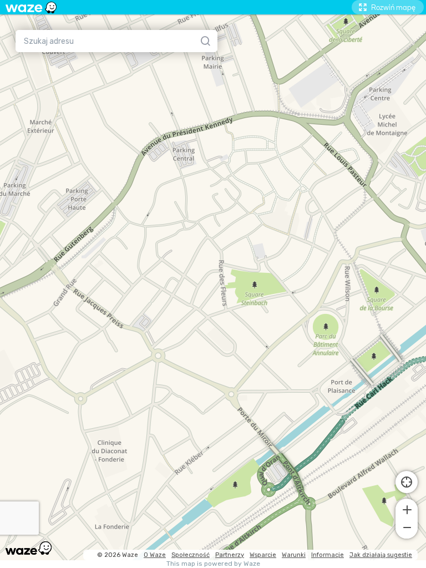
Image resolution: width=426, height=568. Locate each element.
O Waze (155, 555)
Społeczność (190, 555)
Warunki (294, 555)
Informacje (327, 555)
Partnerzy (229, 555)
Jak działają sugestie (380, 555)
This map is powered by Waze (213, 563)
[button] (406, 509)
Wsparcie (263, 555)
